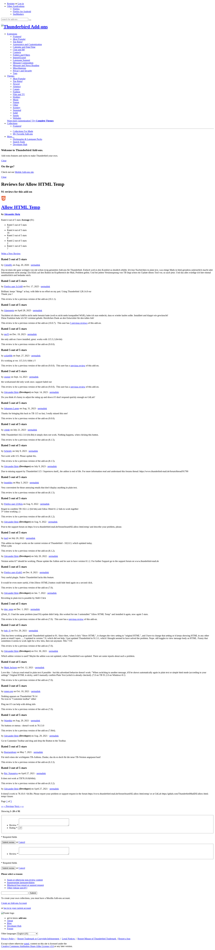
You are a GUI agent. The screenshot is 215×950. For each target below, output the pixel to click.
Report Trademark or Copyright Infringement (38, 938)
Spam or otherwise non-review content (25, 880)
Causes (16, 89)
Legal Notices (68, 938)
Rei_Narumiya (11, 773)
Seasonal (17, 110)
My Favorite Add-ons (23, 134)
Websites (17, 118)
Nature (16, 102)
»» (22, 806)
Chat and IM (19, 49)
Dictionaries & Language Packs (27, 139)
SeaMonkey (18, 14)
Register (11, 3)
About (10, 920)
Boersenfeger (10, 752)
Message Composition (23, 63)
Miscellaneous (19, 68)
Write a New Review (11, 253)
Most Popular (19, 39)
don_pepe (8, 609)
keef (6, 538)
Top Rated (17, 42)
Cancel (22, 842)
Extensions (12, 34)
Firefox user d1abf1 (13, 572)
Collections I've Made (23, 131)
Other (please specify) (17, 888)
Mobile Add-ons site (24, 172)
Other (15, 105)
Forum (10, 928)
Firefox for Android (22, 11)
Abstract (17, 86)
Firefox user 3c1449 (13, 286)
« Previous (9, 806)
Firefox (16, 9)
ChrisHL (8, 265)
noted (26, 943)
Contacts (17, 52)
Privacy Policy (8, 938)
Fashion (16, 92)
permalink (35, 265)
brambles (8, 482)
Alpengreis (9, 310)
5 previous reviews (78, 323)
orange (7, 377)
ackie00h (8, 355)
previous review (77, 365)
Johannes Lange (11, 408)
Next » (17, 806)
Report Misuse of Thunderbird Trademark (97, 938)
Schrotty (8, 451)
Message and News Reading (26, 65)
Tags (15, 73)
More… (10, 136)
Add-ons (39, 26)
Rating (13, 828)
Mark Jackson (10, 667)
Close (3, 160)
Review (13, 825)
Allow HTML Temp (20, 207)
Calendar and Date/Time (24, 47)
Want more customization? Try (30, 120)
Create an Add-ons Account (14, 903)
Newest (16, 84)
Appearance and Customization (27, 44)
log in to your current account (17, 908)
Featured (17, 36)
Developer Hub (20, 144)
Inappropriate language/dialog (21, 882)
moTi (6, 334)
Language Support (21, 60)
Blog (9, 923)
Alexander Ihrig (12, 214)
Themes (10, 76)
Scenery (16, 107)
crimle (7, 430)
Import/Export (19, 57)
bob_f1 (7, 630)
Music (16, 99)
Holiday (16, 97)
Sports (16, 115)
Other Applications (15, 6)
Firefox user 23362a (13, 504)
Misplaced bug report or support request (25, 885)
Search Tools (19, 142)
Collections (12, 123)
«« (2, 806)
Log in (21, 3)
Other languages (8, 933)
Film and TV (19, 94)
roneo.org (8, 691)
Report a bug (124, 938)
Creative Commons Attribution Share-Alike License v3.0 (27, 946)
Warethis (8, 720)
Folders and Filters (21, 55)
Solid (15, 113)
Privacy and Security (22, 70)
